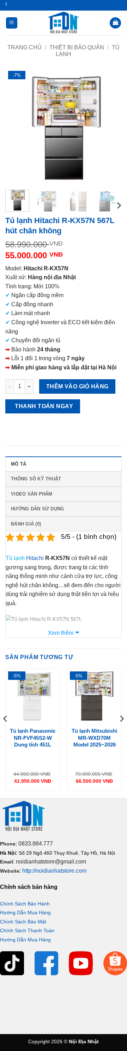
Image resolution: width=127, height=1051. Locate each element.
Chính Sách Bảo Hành (25, 903)
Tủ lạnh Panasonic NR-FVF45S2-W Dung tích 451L (32, 738)
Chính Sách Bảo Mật (23, 921)
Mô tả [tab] (18, 464)
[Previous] (16, 126)
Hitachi (35, 558)
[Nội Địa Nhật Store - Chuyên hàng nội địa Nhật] (63, 23)
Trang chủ (24, 47)
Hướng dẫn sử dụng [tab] (37, 508)
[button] (11, 23)
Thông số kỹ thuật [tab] (36, 478)
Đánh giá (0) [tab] (26, 524)
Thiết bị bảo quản (76, 47)
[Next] (110, 126)
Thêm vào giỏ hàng (77, 386)
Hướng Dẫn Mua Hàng (25, 912)
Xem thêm (60, 633)
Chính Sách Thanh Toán (27, 930)
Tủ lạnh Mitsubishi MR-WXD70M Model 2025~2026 (94, 738)
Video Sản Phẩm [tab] (32, 494)
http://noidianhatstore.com (54, 871)
